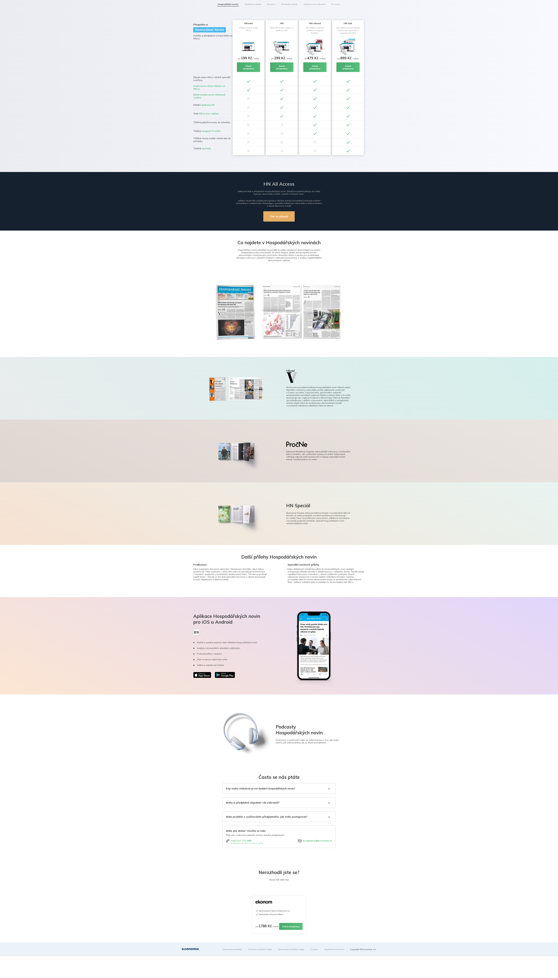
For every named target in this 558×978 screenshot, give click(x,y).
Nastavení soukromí (334, 949)
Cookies (314, 949)
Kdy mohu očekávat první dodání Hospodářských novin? (260, 788)
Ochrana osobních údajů (260, 949)
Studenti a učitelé (253, 4)
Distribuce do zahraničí (314, 4)
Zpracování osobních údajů (291, 949)
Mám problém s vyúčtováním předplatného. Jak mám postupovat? (266, 816)
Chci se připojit (279, 216)
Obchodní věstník (289, 4)
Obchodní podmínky (232, 949)
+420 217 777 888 (241, 840)
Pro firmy (335, 4)
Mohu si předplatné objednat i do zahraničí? (253, 802)
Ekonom (271, 4)
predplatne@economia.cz (317, 840)
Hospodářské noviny (228, 4)
